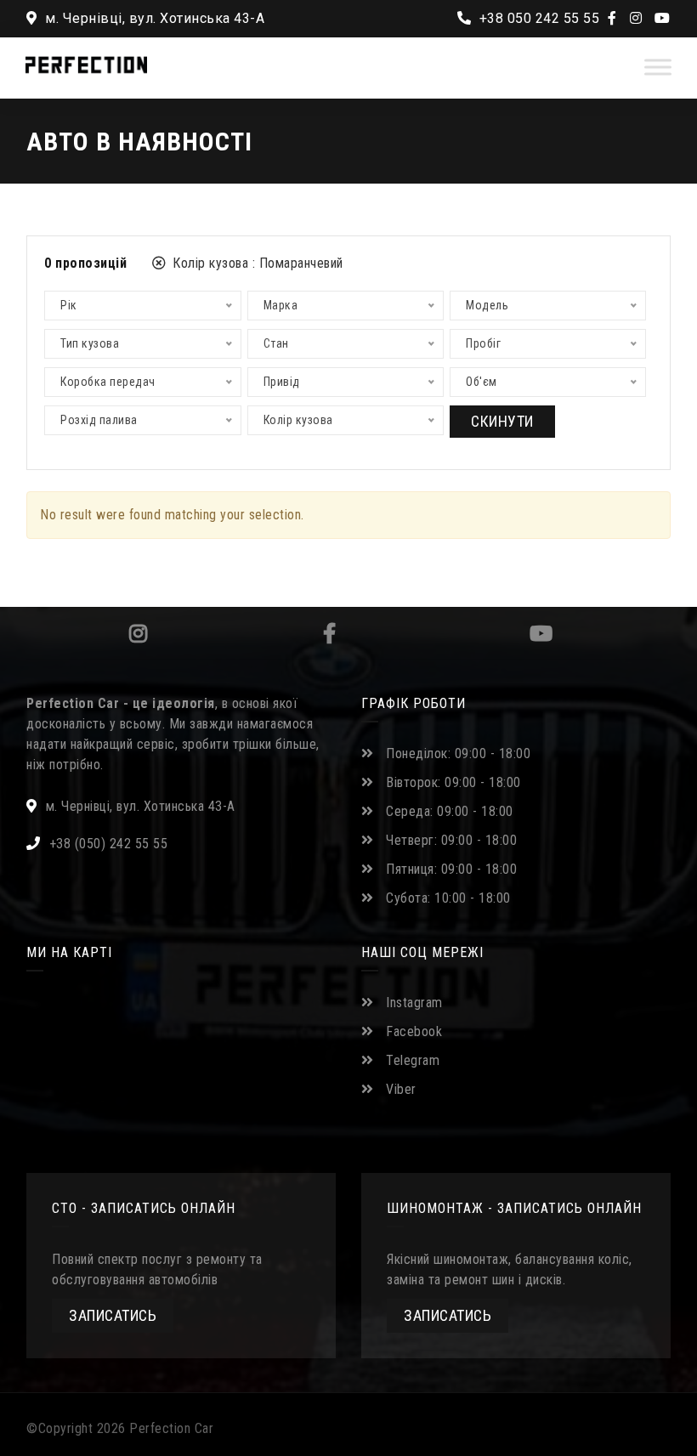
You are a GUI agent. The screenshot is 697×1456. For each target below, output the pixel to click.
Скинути (502, 421)
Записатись (112, 1315)
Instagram (135, 633)
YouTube (540, 633)
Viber (401, 1089)
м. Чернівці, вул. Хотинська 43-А (153, 18)
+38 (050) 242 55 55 (108, 844)
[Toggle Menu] (658, 67)
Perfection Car (171, 1428)
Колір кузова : (256, 263)
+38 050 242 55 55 (537, 18)
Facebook (328, 633)
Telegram (412, 1060)
